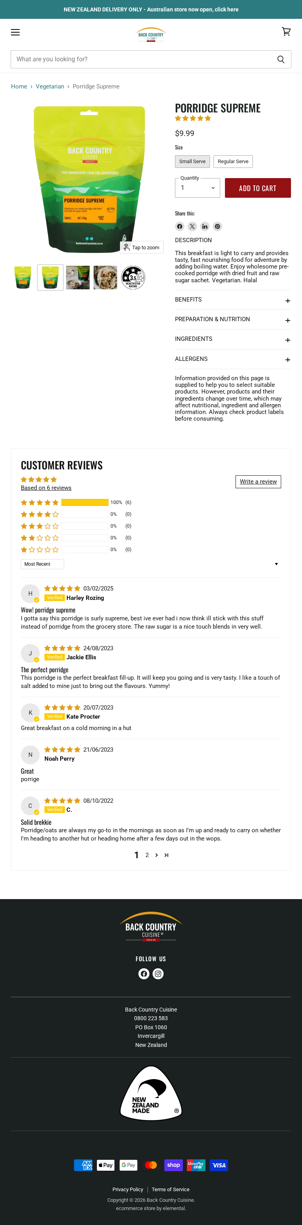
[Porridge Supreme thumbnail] (22, 277)
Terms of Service (171, 1189)
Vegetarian (50, 86)
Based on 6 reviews (46, 487)
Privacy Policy (127, 1189)
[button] (193, 118)
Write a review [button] (258, 481)
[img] (63, 588)
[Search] (281, 59)
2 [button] (147, 855)
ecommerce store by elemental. (151, 1208)
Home (19, 86)
